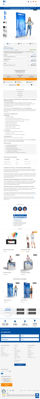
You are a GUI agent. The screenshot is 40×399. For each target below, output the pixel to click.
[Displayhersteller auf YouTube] (7, 390)
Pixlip (25, 7)
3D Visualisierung (17, 350)
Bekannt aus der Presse (4, 355)
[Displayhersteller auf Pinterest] (13, 390)
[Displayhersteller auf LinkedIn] (10, 390)
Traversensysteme (27, 8)
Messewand (29, 351)
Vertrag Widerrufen (20, 364)
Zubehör (20, 43)
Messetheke (32, 196)
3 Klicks (20, 79)
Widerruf (15, 354)
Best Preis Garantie (17, 360)
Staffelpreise (34, 56)
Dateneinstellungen (36, 390)
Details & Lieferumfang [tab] (20, 89)
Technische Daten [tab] (20, 91)
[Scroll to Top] (37, 397)
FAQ (15, 358)
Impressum (21, 390)
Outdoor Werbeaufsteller (15, 8)
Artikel (8, 43)
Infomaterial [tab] (20, 93)
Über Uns (2, 347)
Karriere (2, 351)
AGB (25, 390)
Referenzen (3, 348)
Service (31, 43)
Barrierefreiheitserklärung (5, 354)
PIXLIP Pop (33, 192)
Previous (5, 10)
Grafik (15, 348)
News (2, 350)
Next (36, 291)
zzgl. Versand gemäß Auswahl (20, 72)
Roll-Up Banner (30, 347)
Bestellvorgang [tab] (20, 95)
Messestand (29, 355)
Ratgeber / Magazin (17, 357)
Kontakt (15, 347)
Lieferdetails (16, 49)
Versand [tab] (20, 97)
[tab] (20, 55)
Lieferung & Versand (17, 351)
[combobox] (21, 4)
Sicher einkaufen (16, 355)
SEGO (31, 7)
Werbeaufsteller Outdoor (31, 357)
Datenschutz (29, 390)
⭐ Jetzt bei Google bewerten (6, 385)
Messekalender (16, 361)
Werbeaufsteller (30, 354)
